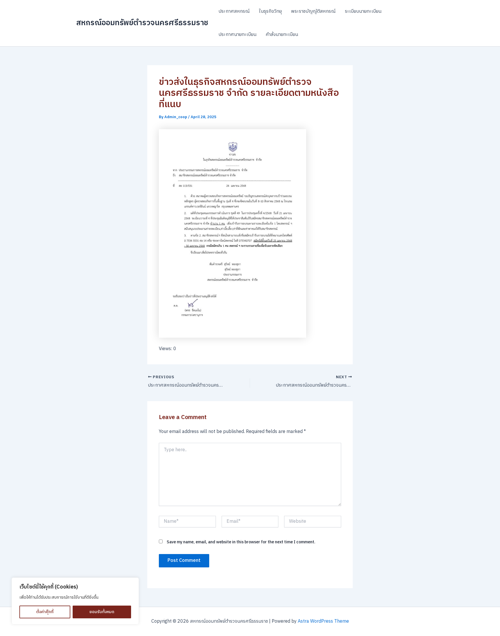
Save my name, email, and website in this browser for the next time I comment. (241, 542)
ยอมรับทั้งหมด (101, 611)
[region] (75, 600)
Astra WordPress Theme (323, 621)
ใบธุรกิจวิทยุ (270, 11)
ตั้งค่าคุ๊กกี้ (45, 611)
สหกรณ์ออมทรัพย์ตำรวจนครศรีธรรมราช (142, 23)
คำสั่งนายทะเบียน (282, 35)
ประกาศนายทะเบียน (237, 35)
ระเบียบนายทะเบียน (363, 11)
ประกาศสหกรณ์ (234, 11)
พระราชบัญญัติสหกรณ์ (313, 11)
